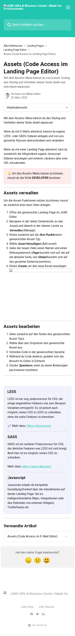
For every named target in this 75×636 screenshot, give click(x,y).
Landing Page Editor (15, 49)
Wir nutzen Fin (39, 625)
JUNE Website (46, 606)
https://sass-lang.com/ (37, 466)
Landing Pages (35, 45)
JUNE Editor (27, 606)
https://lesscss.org (39, 426)
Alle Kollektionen (13, 45)
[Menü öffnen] (68, 7)
